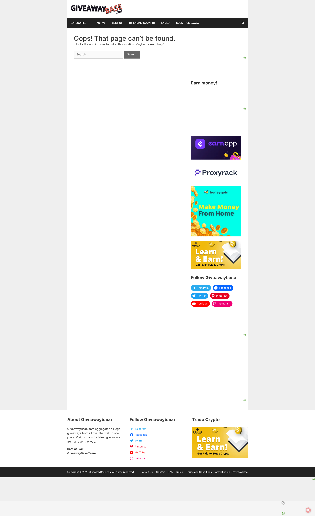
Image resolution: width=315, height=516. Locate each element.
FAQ (170, 472)
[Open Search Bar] (243, 23)
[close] (220, 503)
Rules (179, 472)
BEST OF (117, 22)
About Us (147, 472)
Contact (160, 472)
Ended (165, 22)
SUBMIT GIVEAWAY (187, 22)
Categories (78, 22)
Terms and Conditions (199, 472)
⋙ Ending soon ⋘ (142, 22)
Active (100, 22)
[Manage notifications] (308, 510)
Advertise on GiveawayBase (231, 472)
